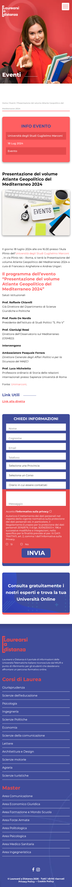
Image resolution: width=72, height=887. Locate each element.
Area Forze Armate (16, 820)
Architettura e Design (18, 751)
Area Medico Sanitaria (18, 844)
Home (5, 103)
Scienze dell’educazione (19, 695)
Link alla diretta (13, 401)
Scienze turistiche (15, 775)
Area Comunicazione (17, 796)
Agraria (7, 767)
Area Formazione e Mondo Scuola (27, 812)
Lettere (7, 743)
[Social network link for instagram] (38, 869)
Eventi (13, 103)
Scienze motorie (14, 759)
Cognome (15, 438)
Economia (9, 727)
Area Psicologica (14, 836)
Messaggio (16, 504)
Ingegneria (10, 711)
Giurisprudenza (13, 687)
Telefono (14, 457)
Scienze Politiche (14, 719)
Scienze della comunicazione (23, 735)
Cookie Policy (46, 881)
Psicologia (9, 703)
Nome (13, 428)
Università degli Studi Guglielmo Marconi (35, 135)
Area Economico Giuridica (21, 804)
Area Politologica (14, 828)
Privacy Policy (26, 881)
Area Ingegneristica (16, 852)
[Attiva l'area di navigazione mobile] (65, 6)
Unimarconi (18, 384)
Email (12, 448)
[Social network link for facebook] (33, 869)
